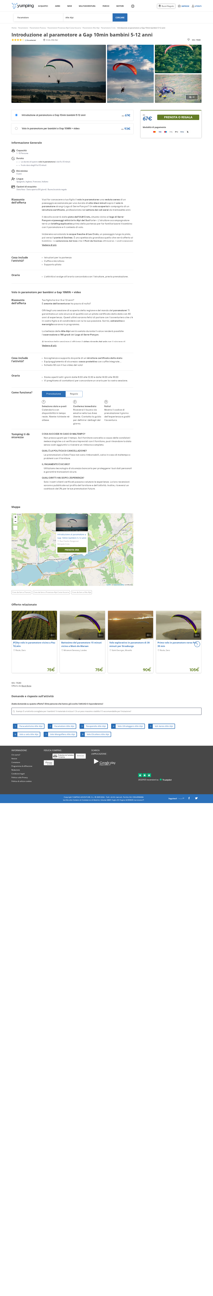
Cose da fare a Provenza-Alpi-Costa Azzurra (51, 592)
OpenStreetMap (119, 585)
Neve (69, 6)
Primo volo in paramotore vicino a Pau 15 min (34, 644)
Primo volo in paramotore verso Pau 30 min (177, 644)
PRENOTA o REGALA (178, 117)
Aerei (57, 6)
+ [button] (15, 517)
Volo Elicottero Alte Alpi (98, 734)
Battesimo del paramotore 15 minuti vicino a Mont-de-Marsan (81, 644)
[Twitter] (196, 799)
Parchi (106, 6)
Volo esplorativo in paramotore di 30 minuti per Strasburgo (129, 644)
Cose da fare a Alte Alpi (81, 592)
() (30, 40)
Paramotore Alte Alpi (64, 726)
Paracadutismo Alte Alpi (31, 726)
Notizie (14, 758)
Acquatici (42, 6)
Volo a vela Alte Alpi (28, 734)
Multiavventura (86, 6)
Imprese (185, 6)
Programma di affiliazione (21, 766)
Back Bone (26, 686)
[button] (197, 644)
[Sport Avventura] (23, 6)
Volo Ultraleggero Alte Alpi (130, 726)
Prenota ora (72, 549)
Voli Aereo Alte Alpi (164, 726)
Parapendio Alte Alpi (96, 726)
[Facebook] (189, 799)
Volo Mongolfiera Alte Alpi (62, 734)
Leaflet (108, 585)
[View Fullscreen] (15, 528)
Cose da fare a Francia (21, 592)
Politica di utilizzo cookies (21, 781)
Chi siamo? (15, 755)
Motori (119, 6)
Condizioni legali (18, 773)
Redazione (15, 770)
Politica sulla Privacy (19, 777)
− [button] (15, 521)
